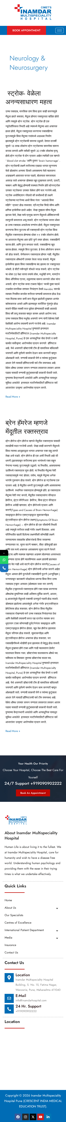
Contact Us (11, 952)
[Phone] (4, 568)
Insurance (10, 945)
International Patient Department (24, 930)
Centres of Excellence (18, 922)
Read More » (13, 396)
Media (8, 937)
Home (8, 900)
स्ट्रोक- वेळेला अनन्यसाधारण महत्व (29, 97)
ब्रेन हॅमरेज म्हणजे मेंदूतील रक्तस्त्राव (27, 427)
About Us (10, 908)
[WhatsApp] (4, 560)
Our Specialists (14, 915)
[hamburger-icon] (59, 30)
